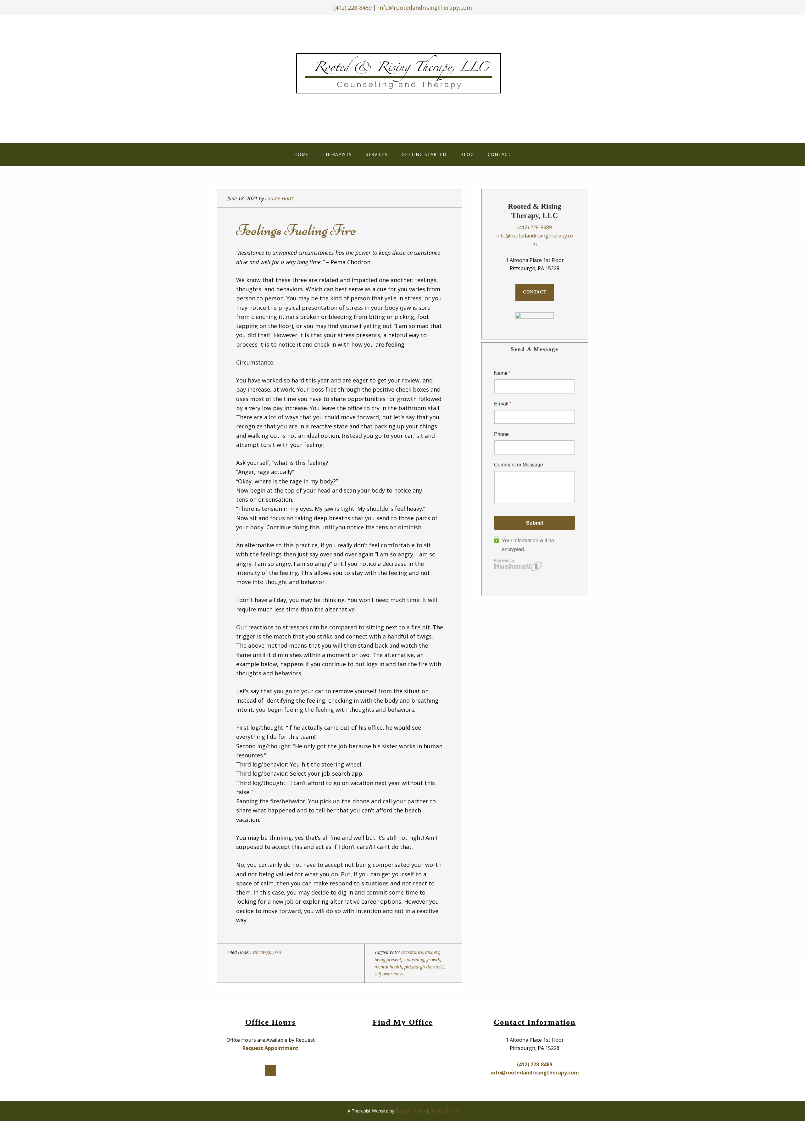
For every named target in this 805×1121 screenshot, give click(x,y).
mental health (388, 967)
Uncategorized (267, 952)
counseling (413, 959)
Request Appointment (270, 1048)
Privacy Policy (444, 1111)
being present (388, 959)
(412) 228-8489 (352, 7)
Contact (535, 292)
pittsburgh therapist (424, 967)
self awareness (389, 974)
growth (433, 959)
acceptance (412, 952)
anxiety (432, 952)
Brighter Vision (410, 1111)
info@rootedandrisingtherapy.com (425, 7)
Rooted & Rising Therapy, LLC (403, 77)
